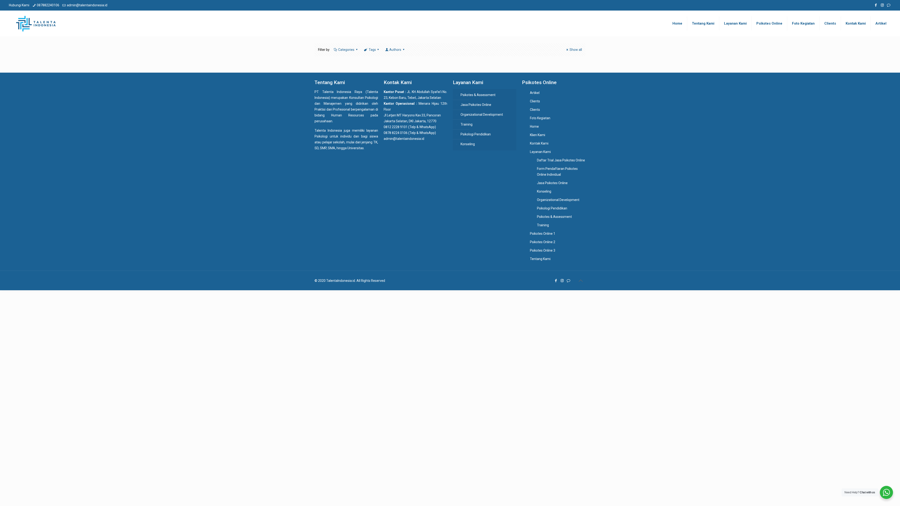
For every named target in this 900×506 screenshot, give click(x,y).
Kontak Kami (539, 143)
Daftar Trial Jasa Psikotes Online (561, 160)
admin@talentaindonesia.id (87, 5)
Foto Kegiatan (540, 118)
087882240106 (48, 5)
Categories (346, 50)
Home (534, 126)
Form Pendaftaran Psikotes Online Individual (557, 171)
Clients (535, 101)
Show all (576, 50)
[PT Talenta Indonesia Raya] (36, 23)
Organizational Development (482, 114)
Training (466, 124)
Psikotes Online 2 (542, 242)
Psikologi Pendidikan (476, 134)
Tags (372, 50)
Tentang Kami (540, 259)
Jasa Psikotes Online (476, 105)
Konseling (468, 144)
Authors (395, 50)
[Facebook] (876, 5)
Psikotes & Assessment (478, 95)
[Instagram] (882, 5)
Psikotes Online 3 (542, 250)
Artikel (535, 93)
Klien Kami (537, 135)
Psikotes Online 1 (542, 233)
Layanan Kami (540, 152)
